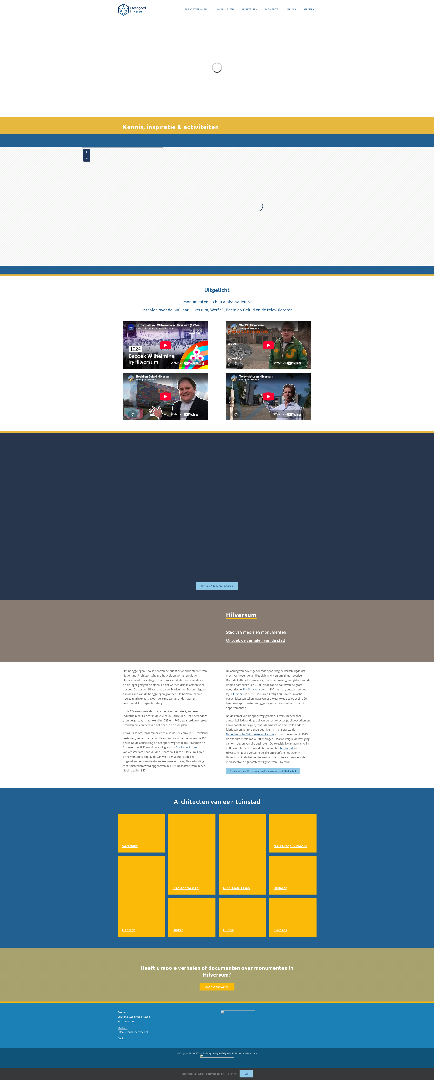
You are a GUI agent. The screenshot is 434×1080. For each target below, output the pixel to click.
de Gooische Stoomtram (187, 747)
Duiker (178, 930)
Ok (246, 1073)
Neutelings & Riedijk (290, 846)
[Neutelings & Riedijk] (293, 833)
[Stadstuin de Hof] (280, 516)
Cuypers (238, 694)
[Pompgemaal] (217, 465)
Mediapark (287, 748)
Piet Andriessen (186, 888)
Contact (122, 1038)
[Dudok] (242, 917)
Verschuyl (130, 846)
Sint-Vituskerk (251, 689)
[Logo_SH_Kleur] (132, 9)
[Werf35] (153, 555)
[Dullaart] (293, 875)
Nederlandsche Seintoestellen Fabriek (250, 734)
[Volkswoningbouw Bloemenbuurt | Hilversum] (153, 516)
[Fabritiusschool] (153, 452)
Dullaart (280, 888)
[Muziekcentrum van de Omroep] (217, 516)
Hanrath (128, 930)
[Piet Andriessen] (191, 854)
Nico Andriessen (236, 888)
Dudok (228, 930)
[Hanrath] (141, 896)
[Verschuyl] (141, 833)
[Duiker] (191, 917)
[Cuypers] (293, 917)
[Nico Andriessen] (242, 854)
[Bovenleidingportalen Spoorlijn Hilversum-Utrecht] (280, 465)
